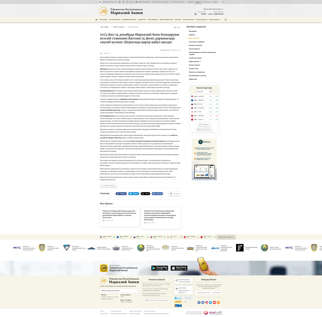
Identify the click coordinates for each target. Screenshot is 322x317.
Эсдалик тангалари (134, 313)
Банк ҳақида (103, 19)
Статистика (177, 19)
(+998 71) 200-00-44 (126, 302)
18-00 (203, 14)
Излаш (102, 311)
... (221, 19)
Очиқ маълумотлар (201, 19)
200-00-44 (215, 14)
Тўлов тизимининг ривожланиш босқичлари (156, 313)
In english (214, 2)
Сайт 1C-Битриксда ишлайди (194, 313)
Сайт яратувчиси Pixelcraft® (194, 312)
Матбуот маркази (214, 19)
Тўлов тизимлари (152, 19)
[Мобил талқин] (123, 2)
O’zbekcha (190, 2)
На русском (206, 2)
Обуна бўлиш (216, 292)
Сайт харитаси (104, 313)
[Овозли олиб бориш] (119, 2)
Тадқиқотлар (142, 19)
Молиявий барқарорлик (129, 19)
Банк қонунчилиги (188, 19)
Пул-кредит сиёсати (114, 19)
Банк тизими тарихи (149, 311)
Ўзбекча (198, 2)
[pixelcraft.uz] (213, 312)
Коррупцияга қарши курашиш (119, 313)
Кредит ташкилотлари (166, 19)
